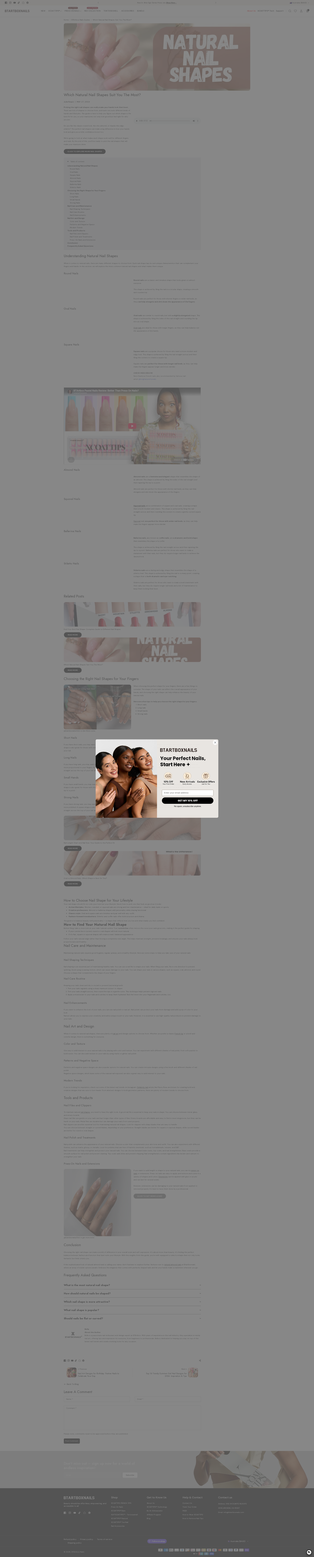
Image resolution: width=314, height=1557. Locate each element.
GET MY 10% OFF (188, 800)
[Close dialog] (215, 742)
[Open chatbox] (309, 1552)
